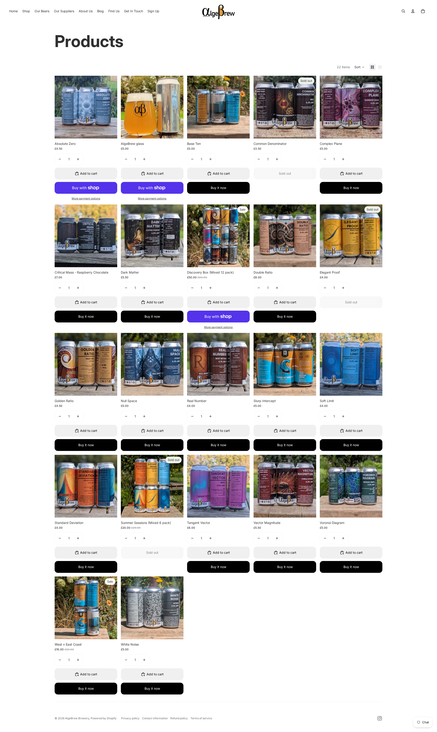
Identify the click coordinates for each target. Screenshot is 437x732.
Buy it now (218, 188)
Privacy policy (130, 718)
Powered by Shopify (104, 718)
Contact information (155, 718)
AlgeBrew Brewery (77, 718)
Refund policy (179, 718)
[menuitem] (13, 11)
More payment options (86, 198)
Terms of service (201, 718)
